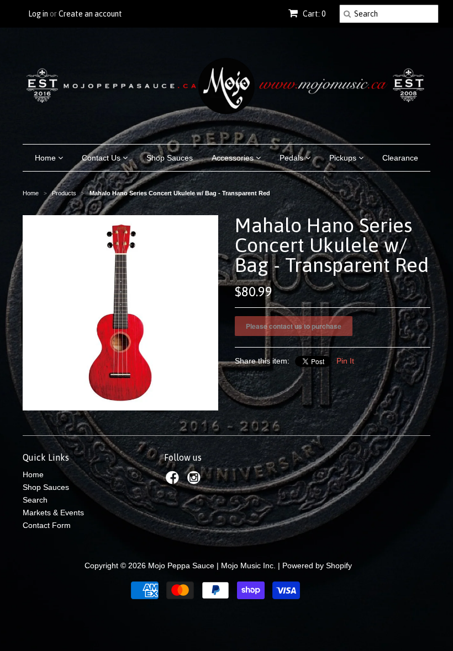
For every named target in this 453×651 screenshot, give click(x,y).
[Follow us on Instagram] (195, 480)
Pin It (345, 360)
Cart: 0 (313, 13)
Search (35, 499)
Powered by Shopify (317, 565)
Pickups (344, 157)
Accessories (234, 157)
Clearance (400, 157)
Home (46, 157)
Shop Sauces (169, 157)
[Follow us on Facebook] (174, 480)
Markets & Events (53, 512)
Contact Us (102, 157)
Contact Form (47, 525)
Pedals (292, 157)
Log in (38, 13)
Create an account (90, 13)
